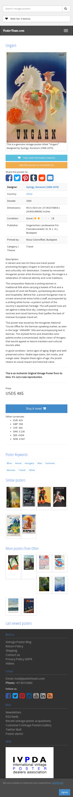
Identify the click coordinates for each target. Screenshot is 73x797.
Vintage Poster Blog (18, 642)
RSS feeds (12, 717)
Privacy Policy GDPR (19, 659)
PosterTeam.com (13, 30)
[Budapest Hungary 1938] (29, 498)
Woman (11, 470)
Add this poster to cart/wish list (36, 165)
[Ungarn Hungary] (60, 498)
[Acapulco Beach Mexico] (29, 526)
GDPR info (57, 783)
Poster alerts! (14, 734)
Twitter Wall (13, 730)
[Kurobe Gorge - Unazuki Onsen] (44, 585)
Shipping (11, 651)
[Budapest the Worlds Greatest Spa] (13, 498)
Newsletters (13, 712)
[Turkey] (44, 563)
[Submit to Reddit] (42, 180)
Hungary (29, 463)
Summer (50, 463)
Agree (64, 792)
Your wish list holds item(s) (38, 158)
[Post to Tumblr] (34, 180)
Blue (9, 463)
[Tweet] (18, 180)
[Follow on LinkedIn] (43, 697)
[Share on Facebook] (9, 180)
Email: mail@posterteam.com (25, 679)
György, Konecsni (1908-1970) (42, 187)
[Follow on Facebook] (9, 697)
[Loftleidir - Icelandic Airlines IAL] (60, 585)
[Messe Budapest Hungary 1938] (29, 606)
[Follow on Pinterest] (22, 697)
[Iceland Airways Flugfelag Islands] (13, 526)
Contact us (13, 655)
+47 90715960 (23, 683)
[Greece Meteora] (29, 566)
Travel (22, 470)
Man (39, 463)
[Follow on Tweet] (16, 697)
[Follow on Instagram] (29, 697)
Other (29, 194)
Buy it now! (34, 408)
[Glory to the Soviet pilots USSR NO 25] (60, 563)
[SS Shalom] (13, 606)
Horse (18, 463)
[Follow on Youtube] (36, 697)
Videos (10, 664)
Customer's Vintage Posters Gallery (28, 725)
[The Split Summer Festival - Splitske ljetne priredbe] (13, 566)
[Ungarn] (44, 498)
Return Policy (14, 646)
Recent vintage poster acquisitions (28, 721)
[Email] (50, 180)
